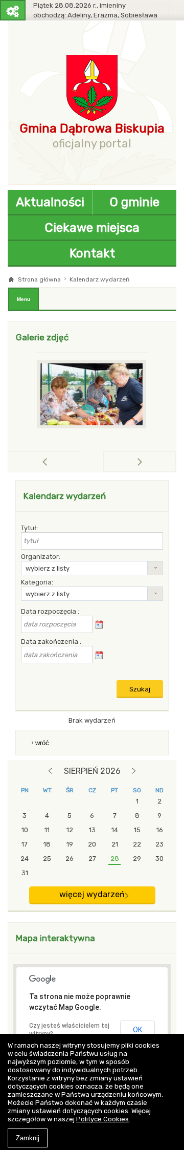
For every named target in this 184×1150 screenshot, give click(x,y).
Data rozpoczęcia (49, 611)
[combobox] (92, 568)
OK (137, 1030)
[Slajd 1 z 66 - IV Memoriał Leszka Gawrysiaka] (92, 394)
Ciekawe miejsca (92, 228)
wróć (42, 743)
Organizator (40, 556)
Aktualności (50, 202)
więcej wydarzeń (92, 894)
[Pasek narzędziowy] (13, 10)
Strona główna (39, 279)
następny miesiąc (133, 771)
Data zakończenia (50, 641)
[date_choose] (99, 625)
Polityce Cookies (102, 1119)
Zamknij (27, 1138)
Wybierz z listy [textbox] (48, 568)
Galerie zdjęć (42, 337)
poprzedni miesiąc (50, 771)
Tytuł (28, 528)
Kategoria (36, 582)
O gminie (134, 202)
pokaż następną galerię (175, 461)
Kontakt (92, 253)
